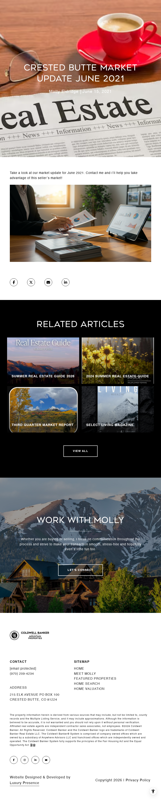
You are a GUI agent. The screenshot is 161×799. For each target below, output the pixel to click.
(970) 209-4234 (22, 674)
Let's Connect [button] (80, 570)
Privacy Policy (138, 780)
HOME (79, 668)
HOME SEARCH (87, 684)
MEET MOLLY (85, 674)
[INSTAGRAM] (24, 760)
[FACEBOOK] (14, 760)
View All (80, 451)
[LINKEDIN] (35, 760)
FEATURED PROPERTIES (95, 678)
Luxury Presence (24, 783)
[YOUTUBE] (46, 760)
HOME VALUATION (89, 689)
